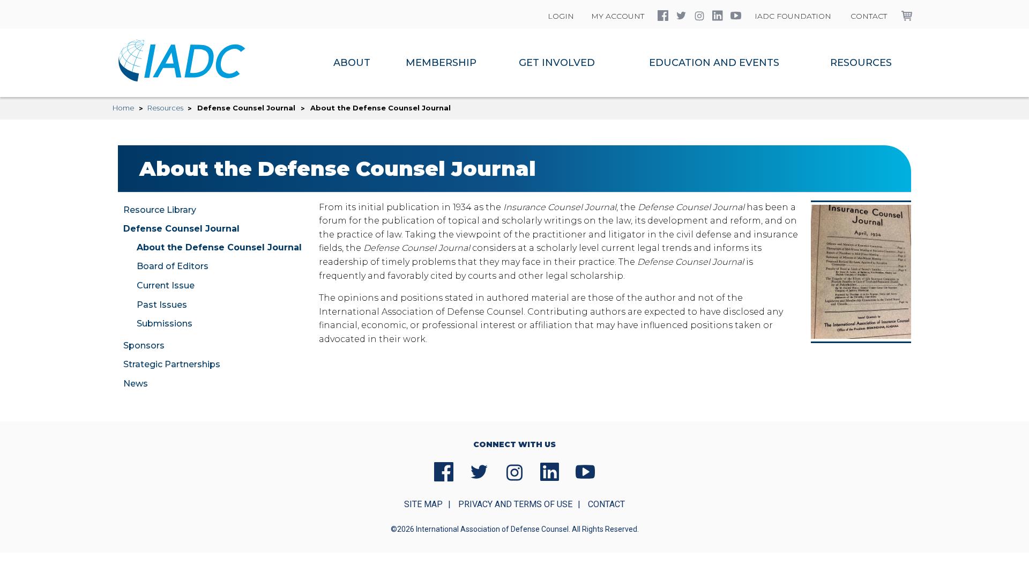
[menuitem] (352, 62)
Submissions (164, 323)
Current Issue (166, 285)
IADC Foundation (793, 16)
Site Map (423, 504)
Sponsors (144, 345)
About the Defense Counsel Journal (219, 247)
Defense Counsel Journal (181, 229)
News (135, 383)
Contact (869, 16)
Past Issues (162, 305)
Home (124, 107)
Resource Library (159, 210)
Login (561, 16)
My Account (617, 16)
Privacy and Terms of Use (515, 504)
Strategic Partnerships (171, 364)
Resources (165, 107)
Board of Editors (172, 266)
